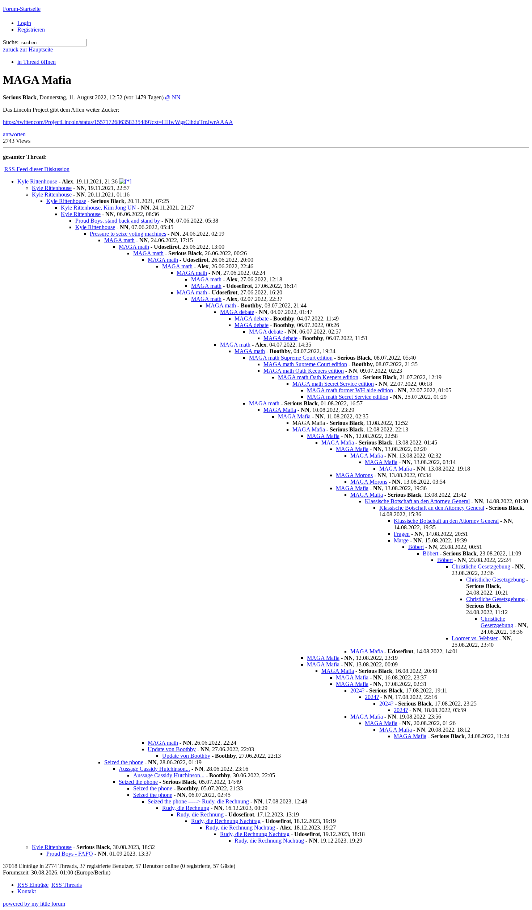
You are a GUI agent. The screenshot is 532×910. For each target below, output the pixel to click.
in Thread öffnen (36, 62)
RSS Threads (66, 885)
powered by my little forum (34, 904)
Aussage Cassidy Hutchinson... (154, 769)
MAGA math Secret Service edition (333, 384)
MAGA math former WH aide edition (350, 390)
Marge (401, 540)
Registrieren (31, 29)
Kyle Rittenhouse (37, 181)
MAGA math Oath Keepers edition (303, 371)
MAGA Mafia (279, 410)
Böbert (416, 547)
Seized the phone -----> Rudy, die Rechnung (198, 801)
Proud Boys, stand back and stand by (117, 221)
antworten (14, 134)
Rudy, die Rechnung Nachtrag (226, 821)
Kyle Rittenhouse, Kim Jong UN (98, 207)
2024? (357, 690)
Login (24, 23)
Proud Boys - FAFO (69, 854)
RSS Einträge (32, 885)
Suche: (10, 42)
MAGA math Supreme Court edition (291, 358)
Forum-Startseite (22, 9)
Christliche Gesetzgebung (481, 566)
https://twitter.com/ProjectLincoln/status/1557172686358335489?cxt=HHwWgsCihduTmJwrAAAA (118, 122)
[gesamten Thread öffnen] (125, 181)
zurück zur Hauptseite (28, 49)
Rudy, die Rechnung (185, 808)
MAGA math (119, 240)
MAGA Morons (354, 475)
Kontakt (26, 891)
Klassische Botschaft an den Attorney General (417, 501)
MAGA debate (237, 312)
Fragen (402, 534)
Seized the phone (123, 762)
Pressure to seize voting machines (128, 234)
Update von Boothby (172, 749)
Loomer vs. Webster (475, 638)
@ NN (173, 97)
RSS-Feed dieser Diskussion (36, 169)
